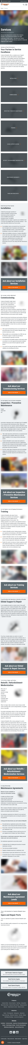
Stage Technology (5, 1015)
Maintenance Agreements (9, 1027)
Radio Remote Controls (12, 1006)
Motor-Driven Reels (4, 1005)
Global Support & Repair (10, 1025)
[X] (14, 1032)
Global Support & (13, 144)
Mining (24, 1015)
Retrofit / (13, 160)
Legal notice (24, 1038)
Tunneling (20, 1015)
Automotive (22, 1013)
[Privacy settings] (2, 1042)
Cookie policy (4, 1038)
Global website (18, 1038)
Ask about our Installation (14, 282)
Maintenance (13, 177)
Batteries (5, 1006)
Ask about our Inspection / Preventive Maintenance (14, 495)
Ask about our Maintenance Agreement (14, 897)
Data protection (10, 1038)
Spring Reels (23, 1003)
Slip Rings (18, 1003)
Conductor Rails (5, 1003)
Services (14, 1020)
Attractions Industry (14, 1015)
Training (3, 1025)
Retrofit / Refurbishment (21, 1025)
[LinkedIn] (11, 1032)
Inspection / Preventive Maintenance (20, 1023)
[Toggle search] (23, 4)
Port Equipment (10, 1013)
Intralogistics (16, 1013)
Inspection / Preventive (13, 111)
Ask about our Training (14, 586)
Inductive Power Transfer (14, 1005)
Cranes (5, 1013)
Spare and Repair (13, 193)
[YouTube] (17, 1032)
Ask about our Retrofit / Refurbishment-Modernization (14, 771)
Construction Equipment (18, 1017)
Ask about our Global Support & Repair (14, 667)
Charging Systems (23, 1005)
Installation (3, 1023)
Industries (14, 1010)
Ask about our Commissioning (14, 387)
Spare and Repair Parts (19, 1027)
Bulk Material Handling (9, 1017)
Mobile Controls (21, 1006)
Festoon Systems (12, 1003)
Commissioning (9, 1023)
